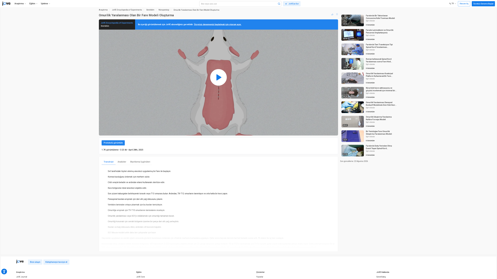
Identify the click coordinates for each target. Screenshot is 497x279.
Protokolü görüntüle (113, 143)
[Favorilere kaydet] (337, 14)
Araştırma (103, 10)
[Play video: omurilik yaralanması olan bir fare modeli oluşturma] (218, 77)
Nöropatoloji (164, 10)
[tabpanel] (218, 208)
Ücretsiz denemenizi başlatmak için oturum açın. (217, 24)
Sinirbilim (150, 10)
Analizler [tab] (122, 162)
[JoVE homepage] (20, 261)
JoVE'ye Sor (293, 4)
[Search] (279, 3)
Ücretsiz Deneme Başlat (483, 4)
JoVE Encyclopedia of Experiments (127, 10)
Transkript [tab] (109, 162)
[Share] (332, 14)
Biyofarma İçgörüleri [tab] (140, 162)
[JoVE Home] (6, 4)
